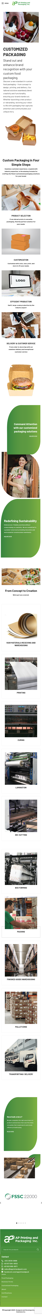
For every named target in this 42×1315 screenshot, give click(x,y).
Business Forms (7, 1282)
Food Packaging (7, 1278)
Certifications (7, 1293)
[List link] (21, 1269)
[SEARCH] (37, 1249)
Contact (4, 1297)
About (4, 1289)
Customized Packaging (10, 1285)
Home (4, 1274)
